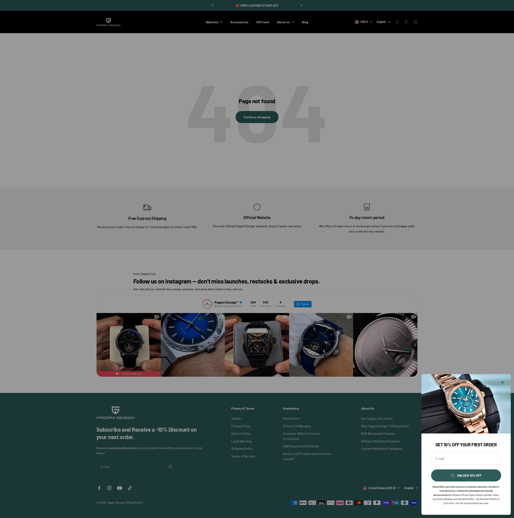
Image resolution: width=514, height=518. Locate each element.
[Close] (502, 382)
